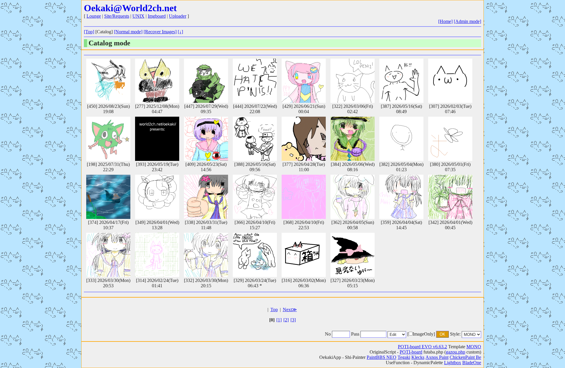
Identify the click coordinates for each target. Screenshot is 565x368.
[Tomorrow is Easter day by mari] (352, 197)
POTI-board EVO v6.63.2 (422, 346)
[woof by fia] (304, 139)
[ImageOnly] (421, 333)
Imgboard (157, 16)
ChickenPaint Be (465, 357)
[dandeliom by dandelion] (157, 197)
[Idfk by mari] (206, 197)
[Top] (89, 31)
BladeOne (471, 362)
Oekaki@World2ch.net (130, 8)
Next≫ (290, 309)
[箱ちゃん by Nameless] (304, 255)
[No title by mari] (450, 197)
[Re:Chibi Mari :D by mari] (401, 197)
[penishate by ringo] (255, 81)
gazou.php (455, 351)
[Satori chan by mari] (206, 139)
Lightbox (452, 362)
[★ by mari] (304, 197)
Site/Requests (116, 16)
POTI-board (411, 351)
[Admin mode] (467, 21)
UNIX (138, 16)
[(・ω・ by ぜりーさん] (450, 81)
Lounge (94, 16)
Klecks (417, 357)
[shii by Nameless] (157, 255)
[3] (293, 319)
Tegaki (404, 357)
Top (274, 309)
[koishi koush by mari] (352, 139)
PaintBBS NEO (381, 357)
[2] (286, 319)
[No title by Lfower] (450, 139)
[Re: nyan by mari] (255, 197)
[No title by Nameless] (108, 81)
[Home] (445, 21)
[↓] (180, 31)
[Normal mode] (128, 31)
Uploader (177, 16)
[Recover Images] (160, 31)
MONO (473, 346)
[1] (279, 319)
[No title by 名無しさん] (108, 139)
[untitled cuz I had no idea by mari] (108, 255)
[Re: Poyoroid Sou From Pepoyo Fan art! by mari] (304, 81)
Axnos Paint (437, 357)
